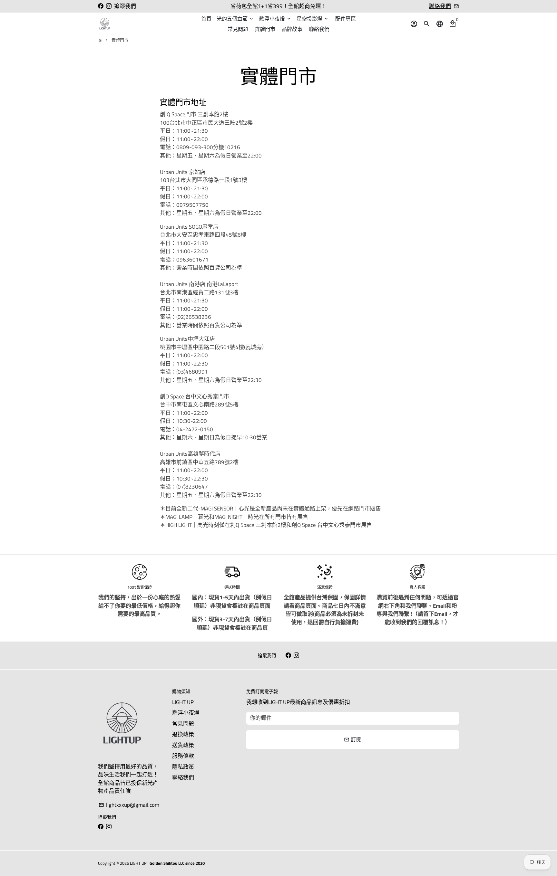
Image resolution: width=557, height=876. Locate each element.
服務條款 (183, 756)
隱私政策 (183, 767)
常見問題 (238, 29)
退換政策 (183, 734)
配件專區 (345, 19)
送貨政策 (183, 745)
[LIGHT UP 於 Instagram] (109, 6)
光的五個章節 (235, 19)
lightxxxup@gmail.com (129, 805)
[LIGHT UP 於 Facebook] (100, 6)
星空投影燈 (313, 19)
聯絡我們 (440, 6)
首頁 (206, 19)
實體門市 (265, 29)
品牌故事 (292, 29)
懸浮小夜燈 (275, 19)
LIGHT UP (183, 702)
